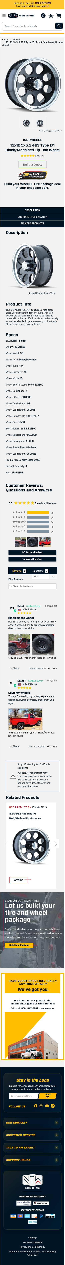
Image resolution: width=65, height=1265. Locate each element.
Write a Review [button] (34, 552)
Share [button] (15, 668)
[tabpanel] (31, 846)
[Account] (43, 16)
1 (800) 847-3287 (43, 3)
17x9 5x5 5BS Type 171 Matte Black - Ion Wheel (32, 657)
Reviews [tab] (17, 571)
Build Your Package (19, 945)
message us (47, 1008)
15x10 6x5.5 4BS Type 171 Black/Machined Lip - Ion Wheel (25, 816)
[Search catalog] (59, 26)
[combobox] (32, 26)
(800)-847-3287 (29, 1008)
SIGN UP (48, 1095)
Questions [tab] (38, 571)
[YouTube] (47, 1106)
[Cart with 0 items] (59, 16)
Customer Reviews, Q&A (32, 217)
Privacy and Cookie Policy (32, 1247)
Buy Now (18, 879)
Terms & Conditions (32, 1242)
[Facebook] (36, 1106)
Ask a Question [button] (34, 559)
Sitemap (32, 1237)
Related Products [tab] (32, 223)
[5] (6, 843)
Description (32, 210)
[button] (49, 668)
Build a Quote (32, 164)
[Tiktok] (53, 1106)
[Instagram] (41, 1106)
